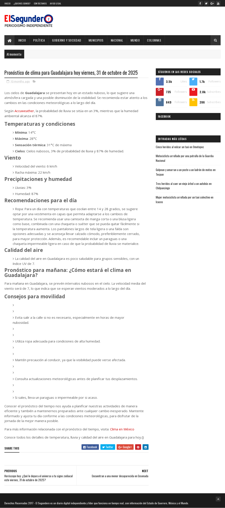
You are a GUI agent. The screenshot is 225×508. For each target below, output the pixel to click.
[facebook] (200, 3)
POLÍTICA (39, 40)
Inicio (7, 3)
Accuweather (24, 111)
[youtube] (218, 3)
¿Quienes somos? (22, 3)
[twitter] (206, 3)
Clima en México (122, 429)
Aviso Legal (55, 3)
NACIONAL (117, 40)
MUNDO (135, 40)
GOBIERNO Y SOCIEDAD (66, 40)
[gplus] (212, 3)
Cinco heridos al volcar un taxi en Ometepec (180, 147)
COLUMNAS (154, 40)
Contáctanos (40, 3)
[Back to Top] (218, 499)
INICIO (22, 40)
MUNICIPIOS (96, 40)
